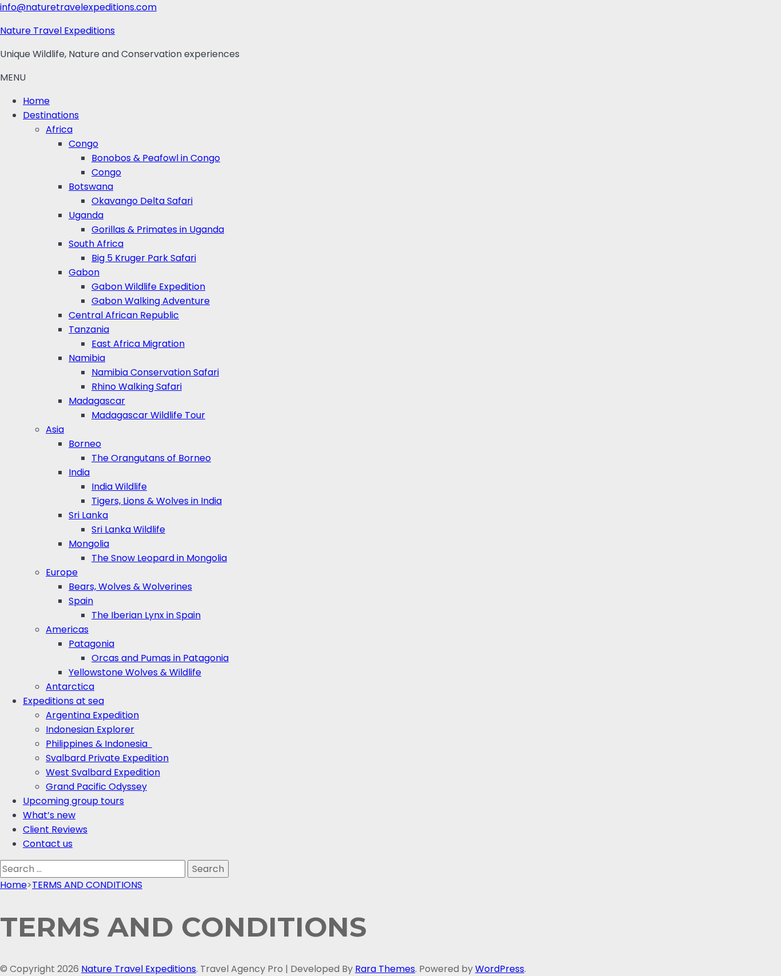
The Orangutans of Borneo (151, 458)
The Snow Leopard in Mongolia (159, 558)
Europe (62, 572)
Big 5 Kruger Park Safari (143, 258)
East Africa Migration (138, 343)
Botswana (91, 186)
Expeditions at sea (63, 700)
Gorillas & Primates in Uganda (157, 229)
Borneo (85, 443)
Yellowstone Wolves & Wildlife (135, 672)
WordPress (499, 968)
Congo (83, 143)
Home (36, 100)
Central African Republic (124, 315)
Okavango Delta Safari (142, 200)
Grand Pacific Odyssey (96, 786)
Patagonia (91, 643)
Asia (55, 429)
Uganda (86, 215)
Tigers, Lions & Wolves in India (156, 500)
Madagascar (97, 400)
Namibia (87, 358)
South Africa (96, 243)
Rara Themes (385, 968)
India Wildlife (119, 486)
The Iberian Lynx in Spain (146, 615)
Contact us (48, 843)
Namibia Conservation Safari (155, 372)
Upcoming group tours (73, 800)
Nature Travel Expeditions (57, 30)
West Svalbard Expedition (103, 772)
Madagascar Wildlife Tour (148, 415)
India (79, 472)
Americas (67, 629)
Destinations (51, 115)
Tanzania (89, 329)
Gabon (84, 272)
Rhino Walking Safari (136, 386)
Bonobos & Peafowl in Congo (155, 158)
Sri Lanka (88, 515)
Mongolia (89, 543)
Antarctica (70, 686)
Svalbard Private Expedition (107, 758)
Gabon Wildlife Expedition (148, 286)
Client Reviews (55, 829)
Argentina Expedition (92, 715)
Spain (81, 600)
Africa (59, 129)
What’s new (49, 815)
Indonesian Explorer (90, 729)
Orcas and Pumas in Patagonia (160, 658)
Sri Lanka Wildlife (128, 529)
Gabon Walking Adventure (150, 300)
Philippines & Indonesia (99, 743)
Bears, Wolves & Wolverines (130, 586)
